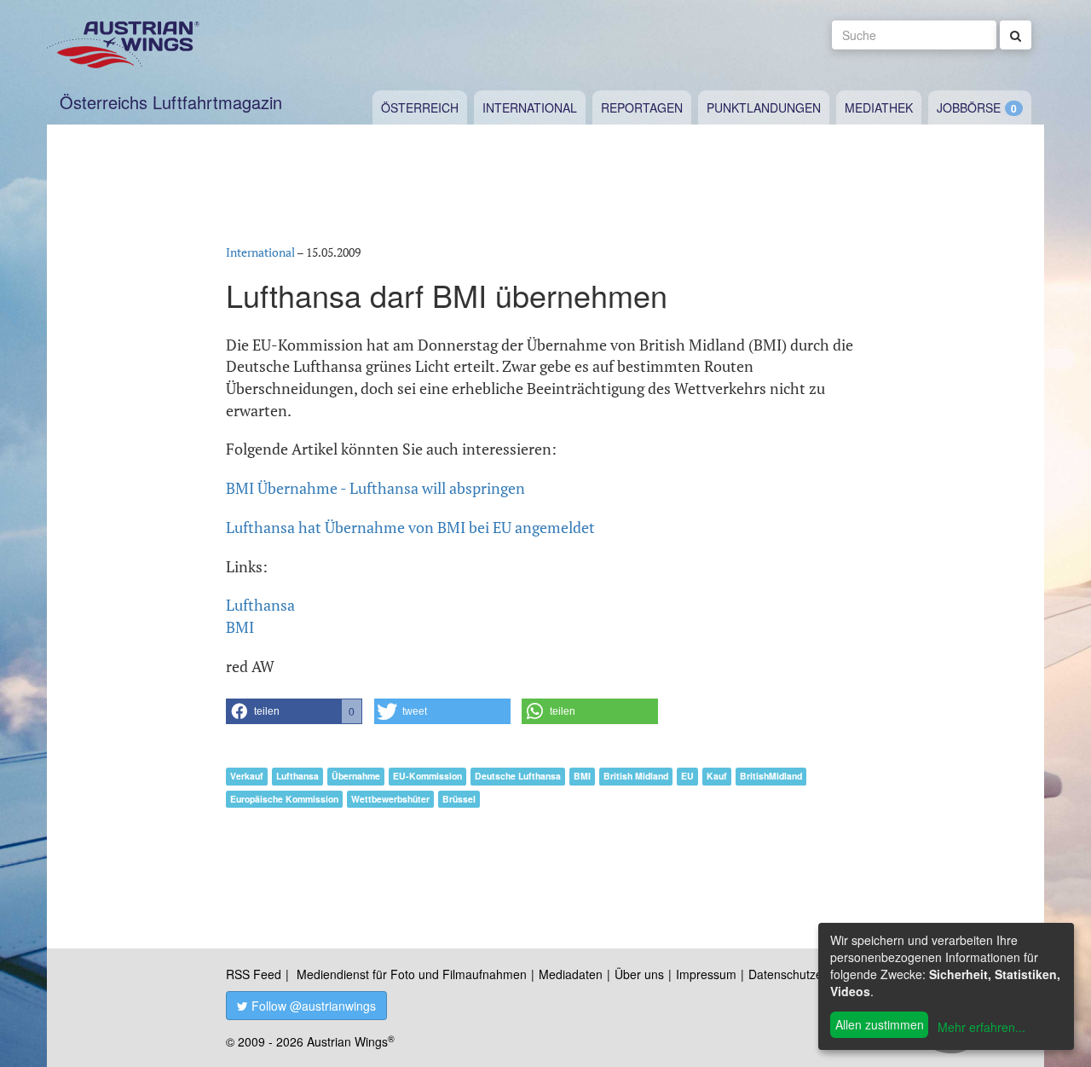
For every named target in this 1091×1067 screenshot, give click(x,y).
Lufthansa (297, 775)
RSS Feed (253, 974)
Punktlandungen (764, 107)
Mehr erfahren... (981, 1026)
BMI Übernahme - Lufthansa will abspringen (375, 488)
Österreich (420, 107)
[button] (294, 711)
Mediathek (879, 107)
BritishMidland (771, 775)
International (529, 107)
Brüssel (459, 798)
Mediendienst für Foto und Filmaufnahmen (412, 974)
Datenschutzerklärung (807, 974)
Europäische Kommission (284, 798)
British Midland (635, 775)
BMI (582, 775)
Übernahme (356, 775)
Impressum (706, 974)
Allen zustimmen (879, 1024)
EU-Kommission (427, 775)
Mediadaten (571, 974)
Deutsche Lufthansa (518, 775)
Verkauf (246, 775)
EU (687, 775)
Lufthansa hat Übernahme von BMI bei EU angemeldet (410, 527)
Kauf (717, 775)
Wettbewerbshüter (390, 798)
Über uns (639, 974)
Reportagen (642, 107)
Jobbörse (969, 107)
